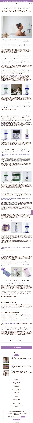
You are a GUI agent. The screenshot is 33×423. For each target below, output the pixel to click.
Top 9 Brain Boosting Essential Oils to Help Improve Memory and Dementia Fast (21, 360)
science (15, 45)
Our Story (16, 396)
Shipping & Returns (16, 399)
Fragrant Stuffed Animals (16, 390)
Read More (3, 155)
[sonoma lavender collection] (16, 134)
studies (27, 185)
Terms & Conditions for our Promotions (16, 405)
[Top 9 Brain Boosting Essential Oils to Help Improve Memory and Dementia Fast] (6, 360)
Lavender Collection (16, 380)
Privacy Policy (16, 402)
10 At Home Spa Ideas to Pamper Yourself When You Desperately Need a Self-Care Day (21, 372)
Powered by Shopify (17, 422)
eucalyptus (21, 150)
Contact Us (16, 406)
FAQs (16, 400)
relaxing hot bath (26, 41)
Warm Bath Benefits (21, 8)
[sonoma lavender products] (16, 89)
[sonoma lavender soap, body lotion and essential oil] (16, 227)
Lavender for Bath (15, 8)
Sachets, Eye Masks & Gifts (16, 389)
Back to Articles (17, 347)
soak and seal (25, 210)
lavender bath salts (4, 124)
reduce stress (19, 60)
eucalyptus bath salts (23, 151)
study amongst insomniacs (19, 118)
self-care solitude (22, 58)
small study (3, 252)
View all (16, 355)
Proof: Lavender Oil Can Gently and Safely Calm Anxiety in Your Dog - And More (21, 366)
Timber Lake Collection (16, 385)
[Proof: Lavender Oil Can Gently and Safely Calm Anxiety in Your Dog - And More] (6, 366)
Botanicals (16, 393)
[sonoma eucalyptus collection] (16, 176)
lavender (7, 106)
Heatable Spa (16, 386)
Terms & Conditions (16, 403)
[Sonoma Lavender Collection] (16, 272)
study (6, 65)
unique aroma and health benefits (15, 75)
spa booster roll (6, 307)
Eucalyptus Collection (16, 382)
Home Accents (16, 392)
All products (16, 379)
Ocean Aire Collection (16, 383)
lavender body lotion (20, 217)
